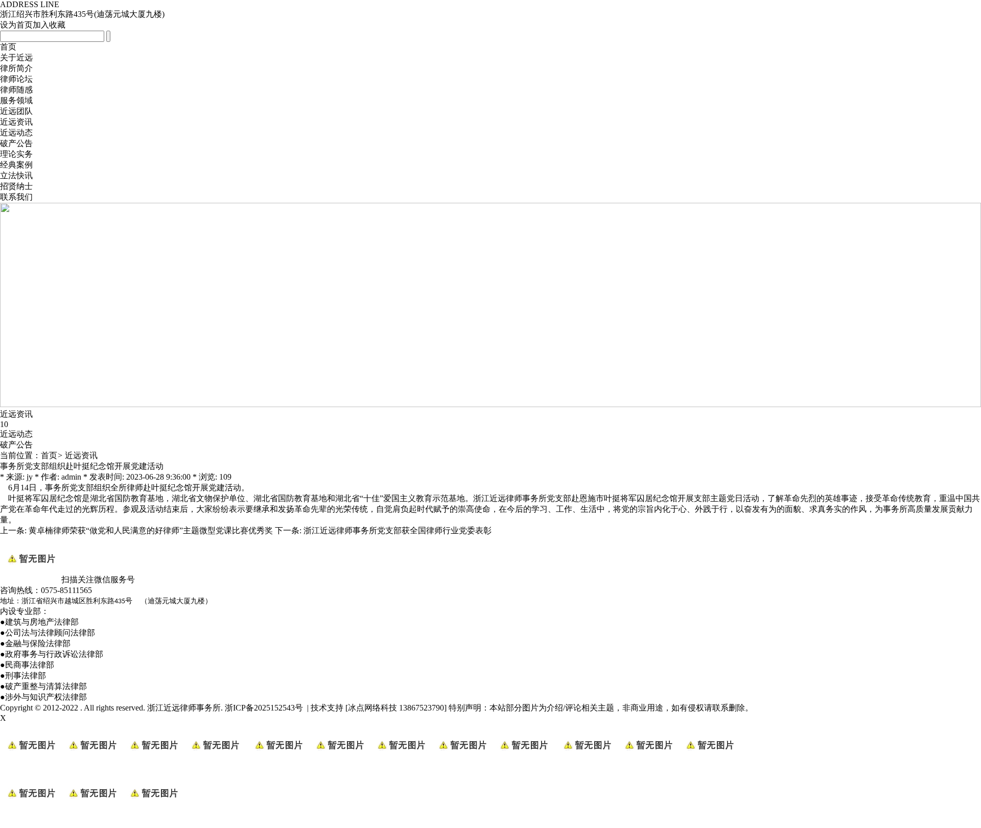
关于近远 (16, 57)
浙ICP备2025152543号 (264, 707)
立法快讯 (16, 175)
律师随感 (16, 89)
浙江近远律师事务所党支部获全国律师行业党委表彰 (397, 530)
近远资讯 (16, 121)
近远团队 (16, 111)
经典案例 (16, 164)
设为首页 (16, 24)
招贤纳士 (16, 186)
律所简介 (16, 68)
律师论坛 (16, 79)
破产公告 (16, 143)
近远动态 (16, 132)
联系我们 (16, 197)
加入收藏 (49, 24)
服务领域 (16, 100)
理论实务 (16, 154)
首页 (8, 46)
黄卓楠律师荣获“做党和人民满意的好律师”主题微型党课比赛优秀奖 (151, 530)
